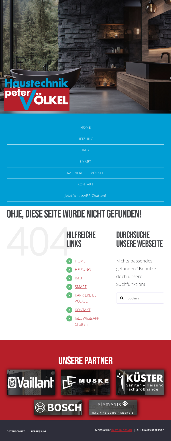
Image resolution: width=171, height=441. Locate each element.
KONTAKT (82, 309)
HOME (80, 261)
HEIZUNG (83, 269)
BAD (78, 278)
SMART (81, 286)
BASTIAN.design (121, 430)
